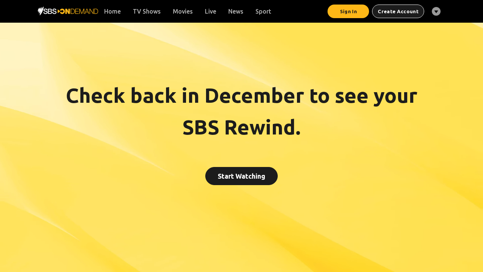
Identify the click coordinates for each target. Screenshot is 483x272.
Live (210, 11)
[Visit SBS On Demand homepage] (68, 10)
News (235, 11)
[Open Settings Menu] (436, 11)
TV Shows (147, 11)
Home (112, 11)
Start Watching (241, 176)
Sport (263, 11)
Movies (183, 11)
